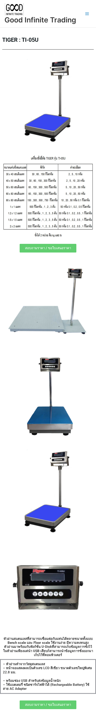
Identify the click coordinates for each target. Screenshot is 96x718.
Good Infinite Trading (40, 20)
